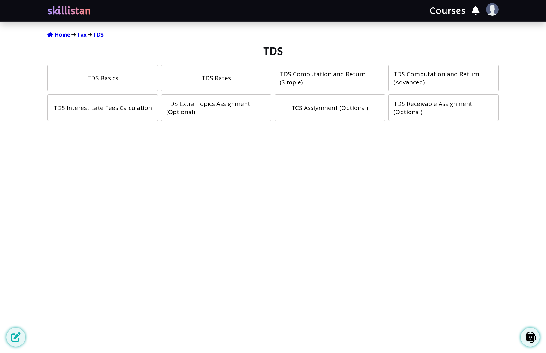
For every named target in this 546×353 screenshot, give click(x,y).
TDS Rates (216, 78)
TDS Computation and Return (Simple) (323, 78)
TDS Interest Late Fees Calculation (102, 108)
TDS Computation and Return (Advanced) (436, 78)
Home (61, 35)
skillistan (69, 11)
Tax (81, 35)
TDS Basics (102, 78)
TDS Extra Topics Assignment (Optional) (208, 108)
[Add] (15, 337)
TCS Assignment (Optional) (329, 108)
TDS (98, 35)
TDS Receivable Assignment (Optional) (432, 108)
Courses (447, 10)
